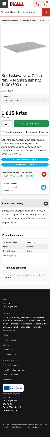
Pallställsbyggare (10, 365)
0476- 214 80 (13, 176)
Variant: (6, 97)
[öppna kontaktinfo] (37, 4)
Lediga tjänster (9, 354)
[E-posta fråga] (44, 174)
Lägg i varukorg (31, 123)
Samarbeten (8, 379)
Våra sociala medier (11, 375)
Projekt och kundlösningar (14, 370)
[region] (25, 203)
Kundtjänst (7, 350)
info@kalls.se (30, 176)
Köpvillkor (7, 335)
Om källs (6, 345)
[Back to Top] (27, 431)
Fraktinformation (10, 340)
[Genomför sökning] (46, 12)
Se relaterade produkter (23, 165)
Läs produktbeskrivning (23, 160)
